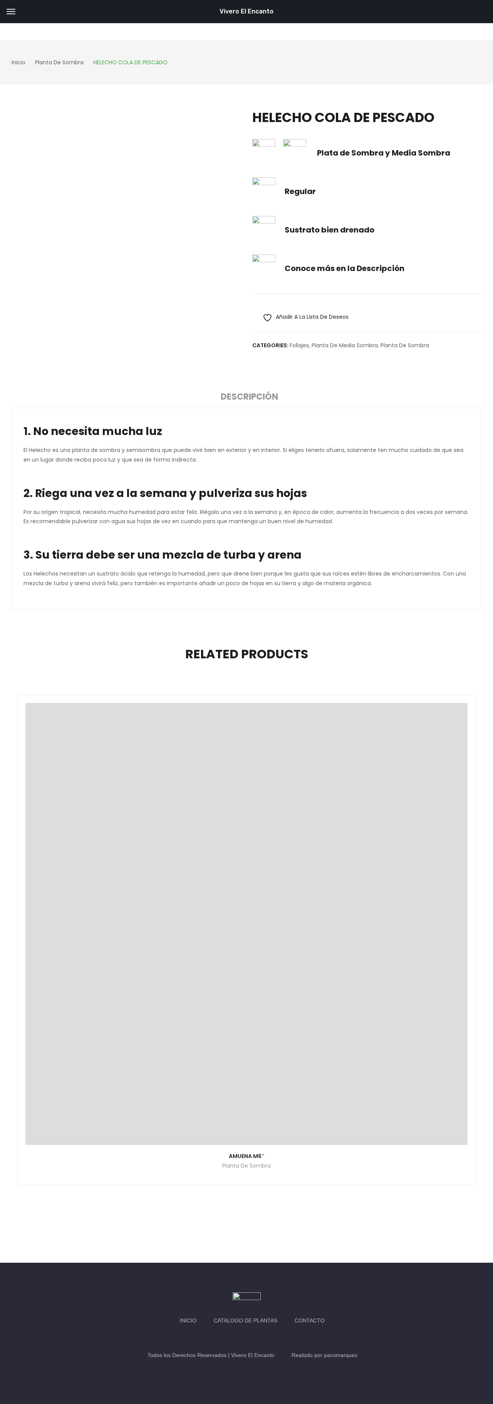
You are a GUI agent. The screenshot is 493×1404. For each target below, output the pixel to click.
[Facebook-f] (239, 1338)
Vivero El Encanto (246, 11)
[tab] (249, 398)
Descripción (249, 397)
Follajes (299, 345)
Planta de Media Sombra (345, 345)
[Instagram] (254, 1338)
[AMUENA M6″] (246, 924)
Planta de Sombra (405, 345)
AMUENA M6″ (247, 1156)
